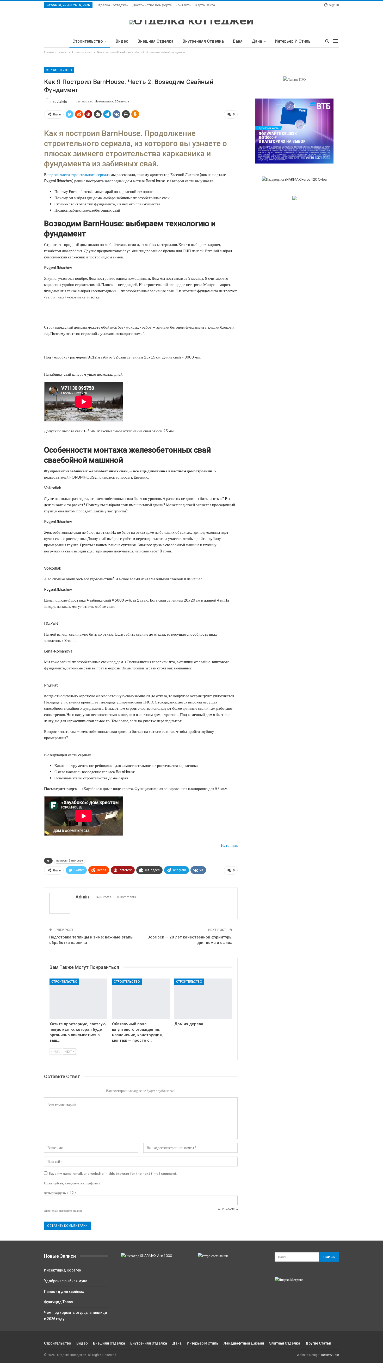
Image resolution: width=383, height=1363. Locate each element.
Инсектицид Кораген (62, 1270)
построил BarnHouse (69, 860)
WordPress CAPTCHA (228, 1209)
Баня (238, 41)
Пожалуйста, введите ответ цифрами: (72, 1183)
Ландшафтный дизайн (244, 1343)
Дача (257, 41)
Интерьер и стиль (293, 41)
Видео (122, 41)
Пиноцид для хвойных (64, 1291)
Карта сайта (205, 5)
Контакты (183, 5)
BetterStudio (330, 1355)
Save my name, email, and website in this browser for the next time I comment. (113, 1173)
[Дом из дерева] (203, 999)
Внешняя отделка (156, 41)
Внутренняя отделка (203, 41)
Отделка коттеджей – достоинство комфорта (134, 5)
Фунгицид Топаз (58, 1302)
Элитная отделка (284, 1343)
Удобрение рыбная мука (65, 1281)
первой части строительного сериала (78, 174)
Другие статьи (318, 1343)
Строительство (87, 41)
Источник (229, 845)
